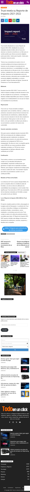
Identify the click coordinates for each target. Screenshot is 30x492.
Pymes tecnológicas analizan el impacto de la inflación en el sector (23, 244)
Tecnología (7, 5)
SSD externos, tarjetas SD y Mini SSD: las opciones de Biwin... (10, 384)
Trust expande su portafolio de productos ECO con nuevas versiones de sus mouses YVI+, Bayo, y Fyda (5, 265)
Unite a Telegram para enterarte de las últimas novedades (16, 229)
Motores (3, 477)
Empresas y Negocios (6, 466)
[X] (6, 20)
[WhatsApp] (14, 20)
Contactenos (10, 487)
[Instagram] (13, 422)
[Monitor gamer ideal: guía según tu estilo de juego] (25, 361)
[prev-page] (14, 270)
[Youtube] (20, 422)
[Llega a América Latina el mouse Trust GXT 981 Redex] (15, 258)
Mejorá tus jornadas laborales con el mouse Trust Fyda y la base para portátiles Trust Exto (24, 264)
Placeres (3, 471)
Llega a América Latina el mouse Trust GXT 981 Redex (14, 264)
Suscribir (4, 330)
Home (4, 487)
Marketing (3, 474)
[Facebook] (2, 20)
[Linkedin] (18, 20)
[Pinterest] (10, 20)
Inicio (2, 5)
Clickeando (3, 464)
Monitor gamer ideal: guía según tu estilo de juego (10, 359)
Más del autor (21, 252)
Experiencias (17, 487)
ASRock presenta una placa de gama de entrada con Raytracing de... (10, 376)
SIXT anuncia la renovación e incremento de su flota (6, 244)
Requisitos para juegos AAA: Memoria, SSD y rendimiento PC (10, 367)
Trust (13, 233)
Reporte (8, 233)
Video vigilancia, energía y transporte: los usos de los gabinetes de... (8, 393)
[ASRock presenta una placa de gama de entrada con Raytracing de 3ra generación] (25, 377)
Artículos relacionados (11, 252)
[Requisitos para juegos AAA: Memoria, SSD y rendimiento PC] (25, 369)
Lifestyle (3, 479)
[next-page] (16, 270)
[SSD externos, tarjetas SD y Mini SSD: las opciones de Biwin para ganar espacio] (25, 386)
